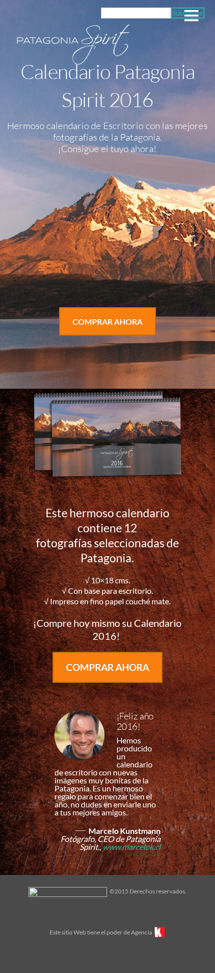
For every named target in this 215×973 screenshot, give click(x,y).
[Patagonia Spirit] (73, 62)
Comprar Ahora (107, 321)
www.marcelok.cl (131, 846)
